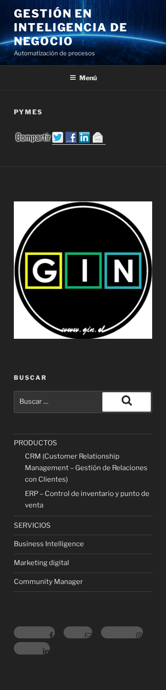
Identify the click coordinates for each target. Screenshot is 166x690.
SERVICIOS (32, 525)
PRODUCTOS (35, 443)
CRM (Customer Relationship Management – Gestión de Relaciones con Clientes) (86, 468)
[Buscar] (126, 402)
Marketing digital (41, 563)
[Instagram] (122, 632)
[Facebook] (34, 632)
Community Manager (48, 582)
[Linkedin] (32, 648)
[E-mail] (78, 632)
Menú (88, 78)
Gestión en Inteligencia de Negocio (71, 27)
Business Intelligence (49, 544)
